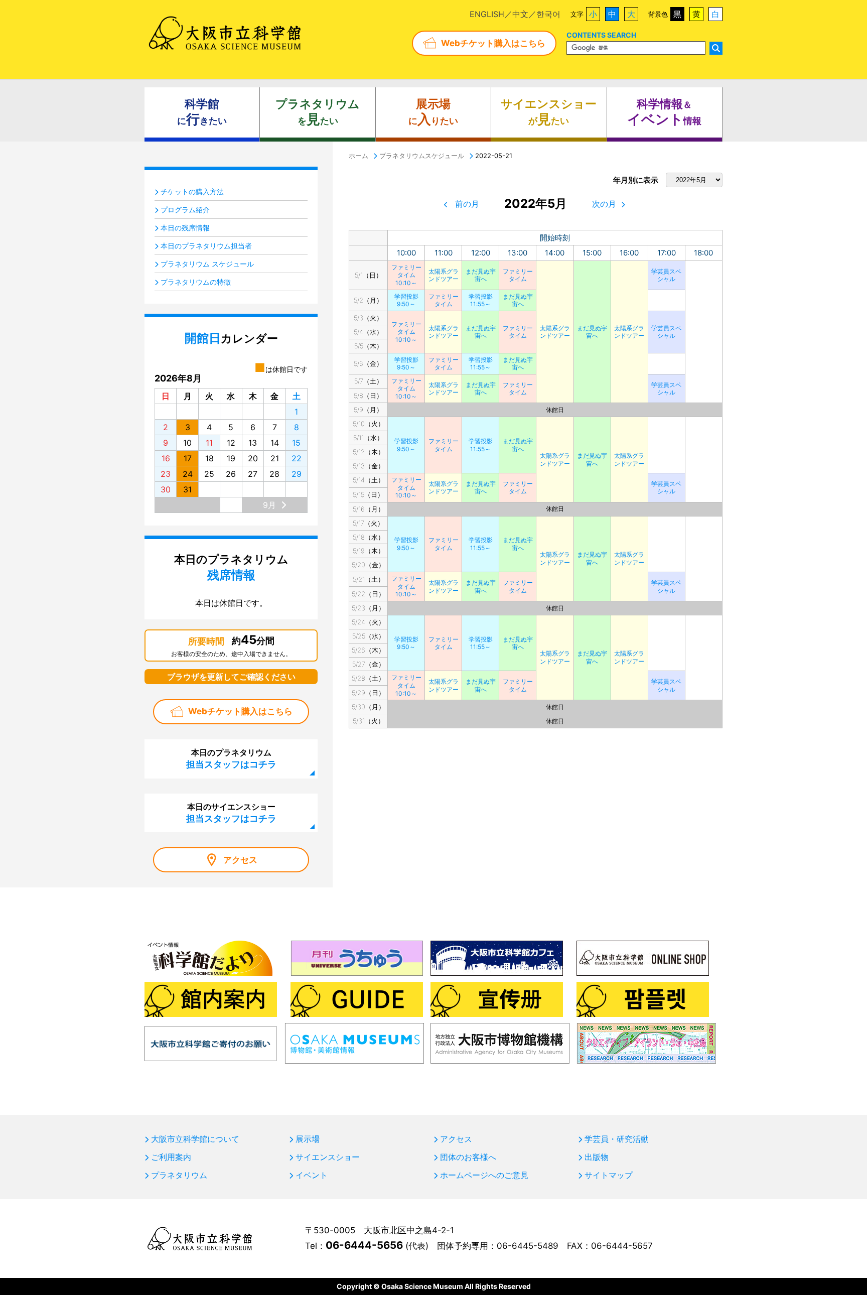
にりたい (433, 112)
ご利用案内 (171, 1157)
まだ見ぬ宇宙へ (481, 275)
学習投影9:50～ (406, 300)
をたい (317, 112)
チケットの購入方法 (192, 191)
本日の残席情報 (185, 227)
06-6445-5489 (527, 1246)
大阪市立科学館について (195, 1139)
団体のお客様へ (468, 1157)
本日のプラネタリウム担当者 (206, 245)
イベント (312, 1175)
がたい (549, 112)
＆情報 (664, 112)
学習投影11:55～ (481, 300)
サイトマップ (609, 1175)
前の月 (467, 204)
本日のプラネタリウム (231, 758)
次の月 (604, 204)
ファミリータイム (518, 275)
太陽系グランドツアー (443, 275)
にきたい (202, 112)
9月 (269, 505)
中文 (520, 14)
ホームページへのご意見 (484, 1175)
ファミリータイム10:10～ (406, 275)
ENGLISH (487, 14)
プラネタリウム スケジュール (207, 264)
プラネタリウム (179, 1175)
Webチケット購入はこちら (493, 43)
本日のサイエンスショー (231, 813)
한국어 (548, 14)
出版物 (597, 1157)
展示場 (308, 1139)
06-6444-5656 (364, 1245)
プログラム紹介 (185, 209)
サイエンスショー (328, 1157)
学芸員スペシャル (666, 275)
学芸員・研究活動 (617, 1139)
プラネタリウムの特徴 (196, 282)
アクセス (240, 860)
